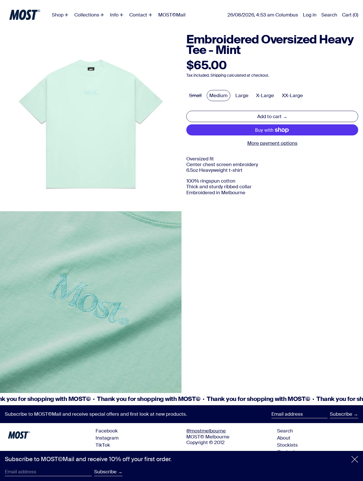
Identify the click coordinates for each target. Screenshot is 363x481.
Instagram (107, 438)
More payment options (272, 143)
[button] (329, 15)
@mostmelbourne (206, 431)
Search (285, 431)
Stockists (287, 445)
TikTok (103, 445)
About (283, 438)
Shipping (218, 75)
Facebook (107, 431)
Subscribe (341, 414)
